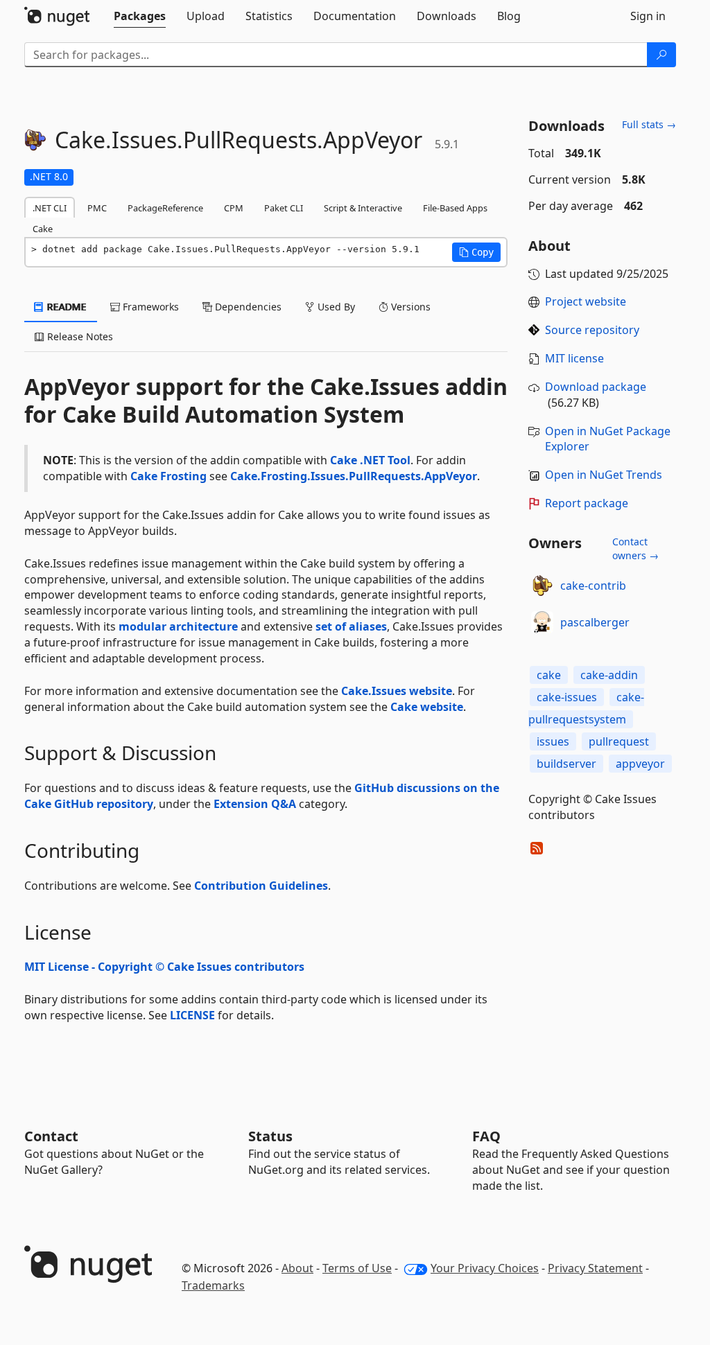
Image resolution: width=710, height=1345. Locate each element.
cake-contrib (593, 585)
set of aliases (351, 626)
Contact (51, 1136)
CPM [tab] (233, 208)
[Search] (661, 54)
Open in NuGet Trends (603, 474)
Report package (586, 503)
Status (270, 1136)
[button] (476, 252)
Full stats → (649, 124)
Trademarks (213, 1285)
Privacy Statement (595, 1268)
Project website (585, 301)
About (297, 1268)
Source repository (592, 329)
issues (553, 741)
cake (549, 675)
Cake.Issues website (396, 690)
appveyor (640, 763)
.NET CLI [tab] (50, 208)
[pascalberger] (542, 622)
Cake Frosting (168, 476)
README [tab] (65, 306)
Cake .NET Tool (370, 460)
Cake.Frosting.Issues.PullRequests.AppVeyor (353, 476)
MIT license (574, 358)
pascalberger (595, 622)
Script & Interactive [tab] (363, 208)
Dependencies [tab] (247, 306)
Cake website (426, 706)
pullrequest (619, 741)
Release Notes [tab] (78, 336)
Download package (595, 386)
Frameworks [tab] (149, 306)
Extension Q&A (255, 803)
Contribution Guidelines (261, 885)
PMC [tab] (97, 208)
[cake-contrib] (542, 585)
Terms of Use (357, 1268)
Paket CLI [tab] (283, 208)
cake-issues (567, 697)
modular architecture (178, 626)
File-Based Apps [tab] (455, 208)
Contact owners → (635, 548)
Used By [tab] (335, 306)
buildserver (566, 763)
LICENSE (192, 1015)
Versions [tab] (409, 306)
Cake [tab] (43, 228)
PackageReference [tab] (165, 208)
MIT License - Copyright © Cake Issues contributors (164, 966)
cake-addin (609, 675)
